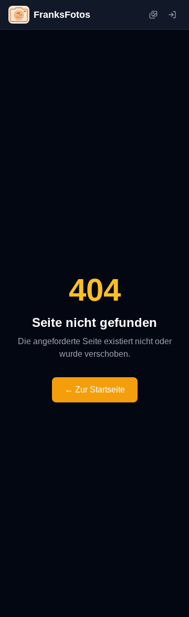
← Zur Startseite (95, 389)
